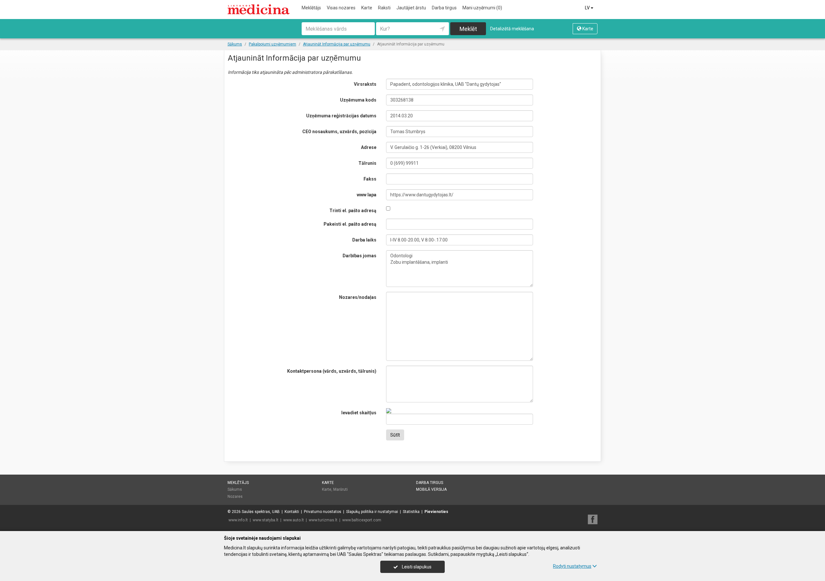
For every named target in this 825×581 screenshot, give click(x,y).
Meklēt (468, 28)
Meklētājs (311, 7)
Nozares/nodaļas (357, 297)
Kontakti (292, 511)
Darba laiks (364, 239)
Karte (366, 7)
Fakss (370, 179)
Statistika (411, 511)
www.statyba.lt (265, 520)
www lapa (366, 194)
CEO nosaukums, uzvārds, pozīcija (339, 131)
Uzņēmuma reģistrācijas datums (341, 115)
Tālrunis (367, 163)
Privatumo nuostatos (322, 511)
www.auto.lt (293, 520)
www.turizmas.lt (323, 520)
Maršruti (340, 489)
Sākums (235, 489)
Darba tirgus (444, 7)
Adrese (368, 147)
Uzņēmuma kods (358, 100)
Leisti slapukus (416, 566)
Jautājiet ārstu (411, 7)
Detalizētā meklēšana (512, 28)
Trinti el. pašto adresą (352, 210)
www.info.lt (238, 520)
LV (588, 7)
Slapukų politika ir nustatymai (372, 511)
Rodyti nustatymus (572, 566)
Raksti (384, 7)
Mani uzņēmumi (482, 7)
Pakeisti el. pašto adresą (350, 224)
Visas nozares (341, 7)
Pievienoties (436, 511)
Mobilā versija (431, 489)
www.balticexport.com (361, 520)
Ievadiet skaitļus (358, 412)
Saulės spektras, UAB (261, 511)
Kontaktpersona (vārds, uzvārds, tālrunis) (331, 371)
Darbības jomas (359, 255)
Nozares (235, 496)
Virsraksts (365, 84)
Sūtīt (395, 435)
